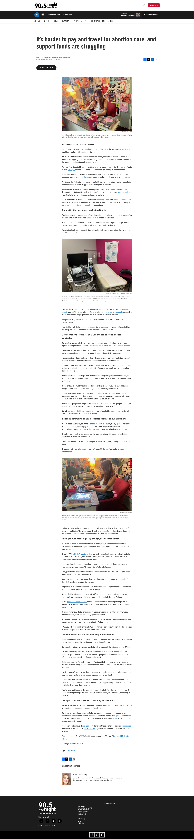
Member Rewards (83, 810)
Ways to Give (82, 814)
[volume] (43, 14)
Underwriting (82, 813)
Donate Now (81, 805)
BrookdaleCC (107, 21)
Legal (79, 821)
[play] (36, 15)
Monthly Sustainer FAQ (85, 808)
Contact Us (95, 21)
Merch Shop (81, 806)
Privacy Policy (82, 820)
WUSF (114, 736)
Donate (154, 5)
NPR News (71, 751)
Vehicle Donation (83, 811)
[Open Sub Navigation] (41, 21)
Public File (81, 823)
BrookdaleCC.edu (109, 803)
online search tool (125, 192)
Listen (47, 21)
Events (76, 21)
